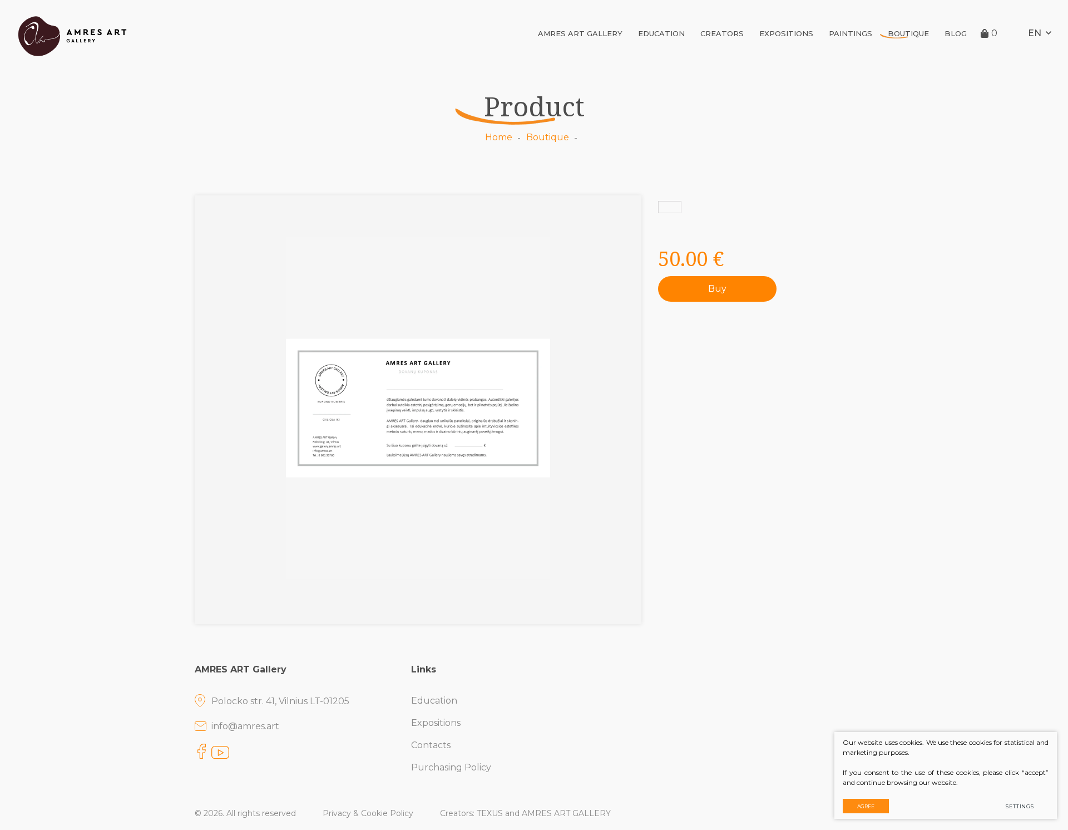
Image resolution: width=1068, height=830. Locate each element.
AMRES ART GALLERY (580, 33)
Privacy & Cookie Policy (368, 813)
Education (661, 33)
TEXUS (490, 813)
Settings (1020, 806)
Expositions (786, 33)
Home (498, 137)
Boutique (908, 33)
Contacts (431, 745)
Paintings (850, 33)
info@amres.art (245, 726)
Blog (956, 33)
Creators (722, 33)
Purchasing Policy (451, 767)
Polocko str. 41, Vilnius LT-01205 (280, 701)
